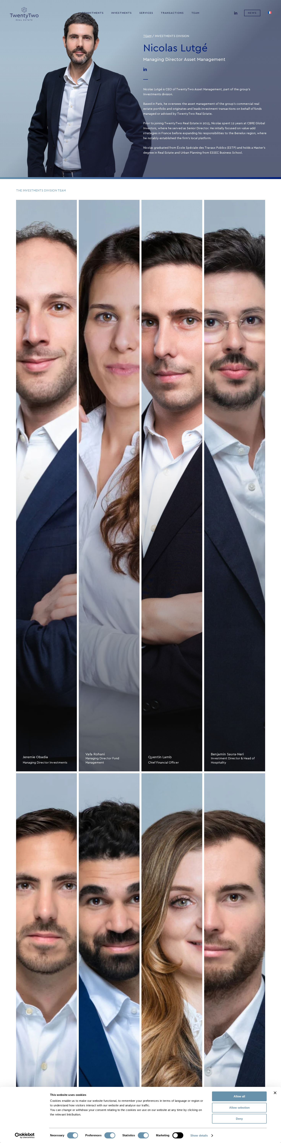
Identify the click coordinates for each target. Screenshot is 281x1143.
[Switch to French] (269, 13)
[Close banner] (275, 1092)
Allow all (239, 1096)
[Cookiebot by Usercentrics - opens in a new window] (24, 1135)
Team (147, 36)
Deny (239, 1118)
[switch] (109, 1135)
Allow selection (239, 1107)
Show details (199, 1135)
